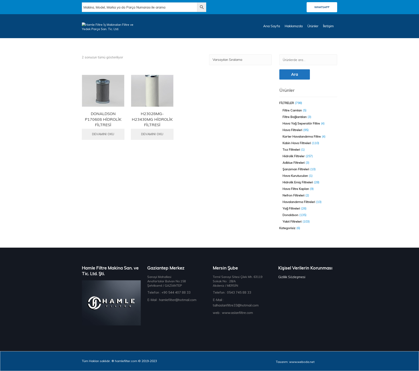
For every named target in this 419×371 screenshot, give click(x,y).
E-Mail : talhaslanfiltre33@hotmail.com (236, 302)
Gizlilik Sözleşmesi (291, 277)
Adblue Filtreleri (294, 163)
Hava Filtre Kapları (296, 189)
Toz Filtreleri (291, 149)
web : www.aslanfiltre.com (233, 313)
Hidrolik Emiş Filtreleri (298, 182)
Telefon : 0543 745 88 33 (232, 292)
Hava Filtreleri (292, 130)
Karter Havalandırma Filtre (302, 136)
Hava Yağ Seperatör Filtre (301, 123)
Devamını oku (103, 134)
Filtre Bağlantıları (295, 117)
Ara (294, 74)
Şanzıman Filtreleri (296, 169)
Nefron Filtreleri (293, 195)
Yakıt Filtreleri (292, 221)
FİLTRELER (286, 103)
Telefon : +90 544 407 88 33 (169, 292)
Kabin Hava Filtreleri (297, 143)
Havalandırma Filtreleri (299, 202)
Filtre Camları (292, 110)
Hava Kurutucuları (295, 176)
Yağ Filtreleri (291, 208)
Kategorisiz (287, 228)
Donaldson (290, 215)
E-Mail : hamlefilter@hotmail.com (171, 300)
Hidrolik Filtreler (294, 156)
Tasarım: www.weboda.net (295, 362)
